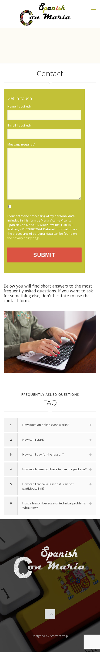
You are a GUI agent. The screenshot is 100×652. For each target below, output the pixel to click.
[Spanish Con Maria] (45, 13)
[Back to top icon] (50, 614)
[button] (50, 425)
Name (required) (18, 106)
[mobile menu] (94, 9)
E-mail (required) (18, 125)
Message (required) (21, 144)
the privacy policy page (23, 238)
